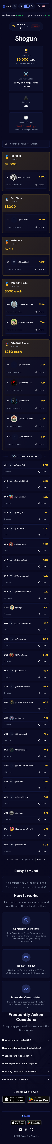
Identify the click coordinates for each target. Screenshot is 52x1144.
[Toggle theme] (26, 6)
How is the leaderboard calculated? (21, 1048)
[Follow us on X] (31, 1129)
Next (39, 859)
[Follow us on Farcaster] (26, 1129)
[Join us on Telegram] (20, 1129)
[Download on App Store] (18, 1122)
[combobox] (43, 6)
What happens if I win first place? (20, 1063)
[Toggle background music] (14, 6)
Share (41, 185)
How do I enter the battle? (16, 1040)
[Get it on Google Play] (34, 1122)
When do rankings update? (17, 1055)
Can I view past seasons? (16, 1079)
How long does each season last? (20, 1071)
